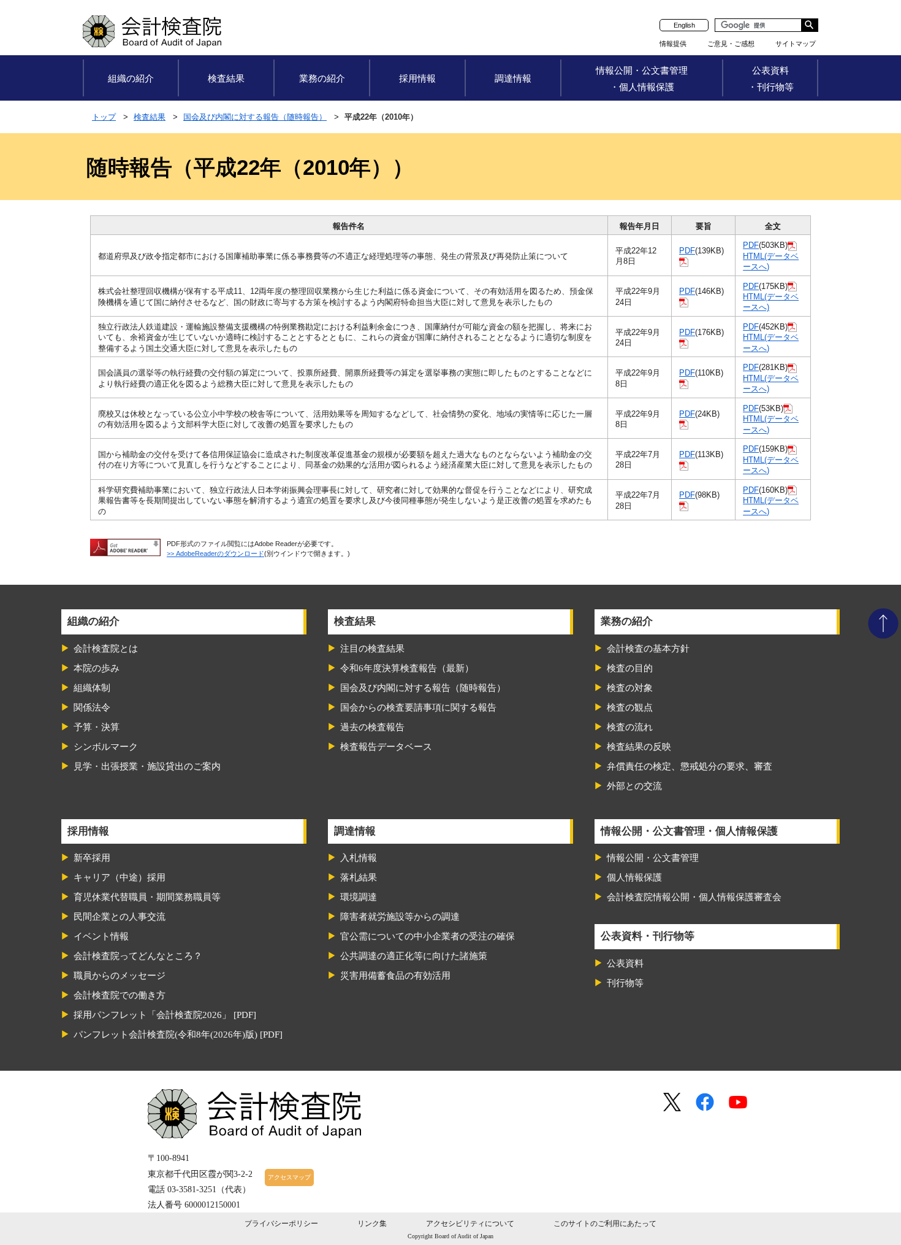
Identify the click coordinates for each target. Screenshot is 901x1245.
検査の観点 (630, 707)
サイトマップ (795, 43)
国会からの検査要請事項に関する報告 (418, 707)
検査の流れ (630, 727)
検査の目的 (630, 668)
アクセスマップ (289, 1177)
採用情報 (417, 78)
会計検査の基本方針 (648, 648)
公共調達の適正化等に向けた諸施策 (413, 956)
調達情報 (513, 78)
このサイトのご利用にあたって (604, 1223)
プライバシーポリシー (281, 1223)
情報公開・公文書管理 (653, 858)
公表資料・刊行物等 (771, 78)
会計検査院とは (106, 648)
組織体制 (92, 688)
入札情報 (358, 858)
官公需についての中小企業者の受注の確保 (427, 936)
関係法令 (92, 707)
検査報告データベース (386, 747)
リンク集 (372, 1223)
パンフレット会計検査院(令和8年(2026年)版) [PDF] (178, 1034)
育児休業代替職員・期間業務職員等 (147, 897)
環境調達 (358, 897)
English (684, 25)
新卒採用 (92, 858)
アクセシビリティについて (470, 1223)
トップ (104, 116)
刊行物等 (625, 983)
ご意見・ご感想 (731, 43)
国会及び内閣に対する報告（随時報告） (255, 116)
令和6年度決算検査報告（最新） (407, 668)
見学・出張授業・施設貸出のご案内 (147, 766)
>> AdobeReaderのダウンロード (215, 553)
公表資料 (625, 963)
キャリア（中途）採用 (119, 877)
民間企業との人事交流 (119, 917)
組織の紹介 (131, 78)
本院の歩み (97, 668)
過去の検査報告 (372, 727)
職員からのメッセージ (119, 976)
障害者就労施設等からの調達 (400, 917)
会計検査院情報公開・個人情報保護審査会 (694, 897)
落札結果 (358, 877)
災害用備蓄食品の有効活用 (395, 976)
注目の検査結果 (372, 648)
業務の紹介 (322, 78)
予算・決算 (97, 727)
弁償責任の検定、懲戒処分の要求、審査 (689, 766)
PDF (687, 250)
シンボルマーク (106, 747)
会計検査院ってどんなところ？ (138, 956)
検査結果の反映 (639, 747)
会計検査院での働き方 (119, 995)
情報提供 (673, 43)
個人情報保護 (634, 877)
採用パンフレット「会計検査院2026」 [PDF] (165, 1015)
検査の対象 (630, 688)
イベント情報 (101, 936)
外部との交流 (634, 786)
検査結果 (226, 78)
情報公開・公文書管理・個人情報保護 (642, 78)
